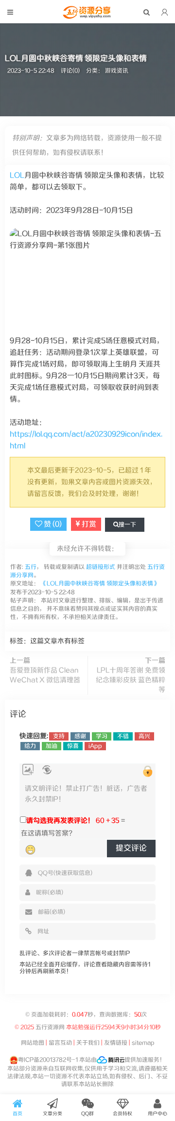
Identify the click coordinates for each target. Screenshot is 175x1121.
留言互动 (60, 1043)
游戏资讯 (116, 71)
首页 (17, 1114)
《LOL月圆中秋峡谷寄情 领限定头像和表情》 (100, 583)
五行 (29, 567)
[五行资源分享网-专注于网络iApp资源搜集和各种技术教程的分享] (87, 16)
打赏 (88, 524)
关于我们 (88, 1043)
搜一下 (127, 525)
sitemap (143, 1043)
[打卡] (47, 770)
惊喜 (73, 746)
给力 (30, 746)
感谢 (80, 736)
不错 (123, 736)
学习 (101, 736)
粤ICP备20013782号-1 (48, 1060)
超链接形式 (100, 567)
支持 (59, 736)
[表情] (30, 850)
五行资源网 (50, 1027)
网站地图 (32, 1043)
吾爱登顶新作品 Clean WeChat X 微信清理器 (45, 675)
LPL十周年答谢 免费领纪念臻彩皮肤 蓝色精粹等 (130, 680)
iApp (95, 746)
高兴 (144, 736)
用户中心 (157, 1114)
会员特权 (122, 1114)
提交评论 (131, 848)
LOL (17, 175)
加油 (51, 746)
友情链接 (115, 1043)
